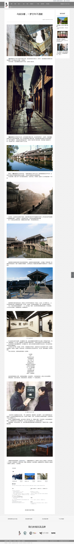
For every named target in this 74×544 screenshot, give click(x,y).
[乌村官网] (25, 533)
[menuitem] (19, 4)
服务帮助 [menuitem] (42, 3)
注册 (69, 0)
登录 (67, 0)
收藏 (64, 0)
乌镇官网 (54, 0)
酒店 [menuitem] (15, 3)
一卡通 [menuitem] (38, 3)
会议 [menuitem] (23, 3)
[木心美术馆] (43, 533)
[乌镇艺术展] (53, 533)
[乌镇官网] (20, 533)
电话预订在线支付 (60, 0)
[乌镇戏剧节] (33, 533)
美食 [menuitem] (27, 3)
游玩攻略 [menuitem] (47, 3)
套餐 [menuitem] (11, 3)
